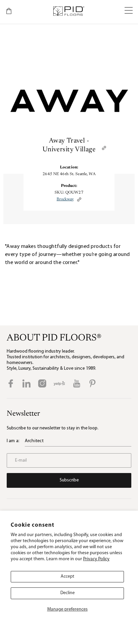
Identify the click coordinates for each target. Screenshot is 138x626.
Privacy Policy (96, 559)
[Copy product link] (79, 199)
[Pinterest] (92, 383)
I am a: (13, 441)
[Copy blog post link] (104, 148)
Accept (67, 576)
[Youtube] (77, 383)
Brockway (65, 199)
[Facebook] (11, 383)
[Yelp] (59, 383)
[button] (129, 11)
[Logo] (68, 11)
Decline (67, 592)
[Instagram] (42, 383)
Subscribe (69, 480)
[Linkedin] (26, 383)
